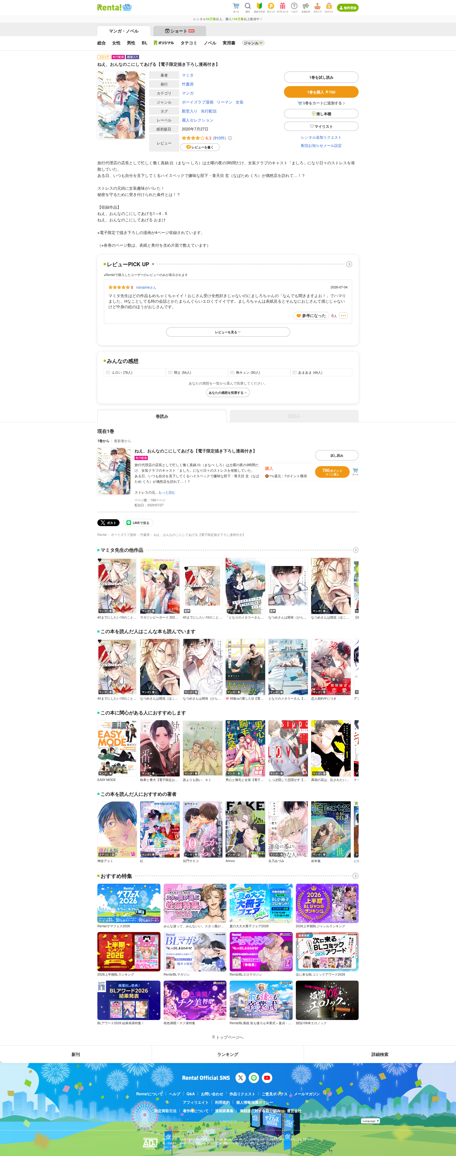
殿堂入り (190, 111)
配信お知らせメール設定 (321, 145)
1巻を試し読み (321, 77)
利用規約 (222, 1102)
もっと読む (166, 492)
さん (146, 287)
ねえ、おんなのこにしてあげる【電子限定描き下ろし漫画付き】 (196, 451)
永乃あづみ (276, 861)
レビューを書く (203, 147)
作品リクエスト (242, 1093)
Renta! (102, 534)
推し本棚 (323, 113)
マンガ (188, 93)
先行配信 (209, 111)
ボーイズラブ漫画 (197, 102)
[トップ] (109, 7)
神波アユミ (105, 861)
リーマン (224, 102)
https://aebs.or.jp (172, 1147)
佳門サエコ (191, 861)
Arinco (230, 861)
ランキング (227, 1054)
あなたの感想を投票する (226, 392)
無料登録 (350, 7)
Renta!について (149, 1093)
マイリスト (324, 126)
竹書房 (188, 84)
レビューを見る (226, 332)
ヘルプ (174, 1093)
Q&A (191, 1093)
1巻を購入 (321, 92)
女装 (240, 102)
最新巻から (122, 440)
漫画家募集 (224, 1110)
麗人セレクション (197, 120)
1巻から (103, 440)
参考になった (314, 315)
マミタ (188, 75)
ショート (182, 31)
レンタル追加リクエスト (321, 137)
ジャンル (251, 42)
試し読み (337, 455)
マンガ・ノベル (124, 31)
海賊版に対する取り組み (260, 1110)
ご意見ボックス (275, 1093)
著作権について (196, 1110)
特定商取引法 (165, 1110)
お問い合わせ (212, 1093)
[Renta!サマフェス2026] (126, 7)
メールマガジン (307, 1093)
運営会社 (294, 1110)
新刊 (76, 1054)
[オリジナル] (164, 42)
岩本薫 (316, 861)
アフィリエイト (196, 1102)
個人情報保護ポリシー (254, 1102)
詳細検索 (380, 1054)
